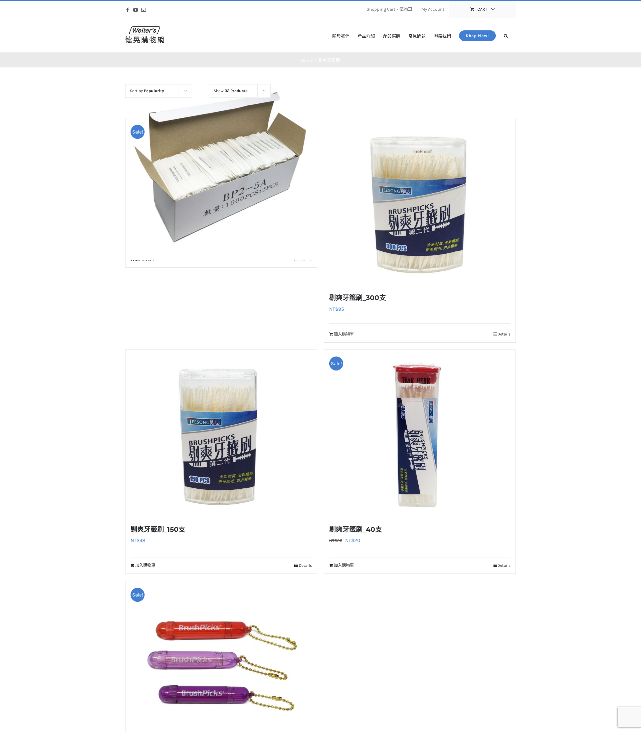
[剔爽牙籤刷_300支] (419, 201)
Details (503, 334)
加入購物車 (344, 334)
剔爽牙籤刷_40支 (355, 529)
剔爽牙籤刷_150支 (158, 529)
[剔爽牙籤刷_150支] (221, 433)
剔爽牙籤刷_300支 (357, 298)
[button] (506, 35)
